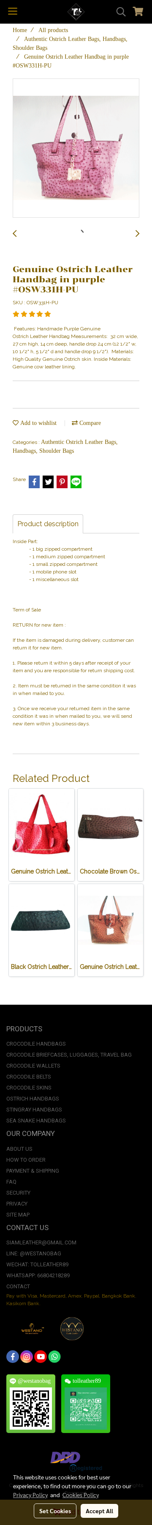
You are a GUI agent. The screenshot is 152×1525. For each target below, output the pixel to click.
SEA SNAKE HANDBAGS (36, 1120)
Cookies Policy (80, 1494)
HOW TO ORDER (26, 1160)
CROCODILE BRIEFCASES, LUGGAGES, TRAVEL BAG (69, 1055)
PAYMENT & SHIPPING (32, 1171)
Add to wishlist (38, 423)
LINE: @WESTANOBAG (33, 1253)
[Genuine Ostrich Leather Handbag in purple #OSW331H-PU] (76, 148)
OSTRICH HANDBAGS (32, 1098)
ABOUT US (19, 1149)
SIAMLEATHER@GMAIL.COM (41, 1242)
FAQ (11, 1182)
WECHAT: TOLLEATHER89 (37, 1264)
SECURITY (18, 1193)
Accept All (99, 1510)
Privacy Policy (30, 1494)
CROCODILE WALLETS (33, 1066)
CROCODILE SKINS (29, 1087)
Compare (89, 423)
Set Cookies (55, 1510)
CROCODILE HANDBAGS (36, 1044)
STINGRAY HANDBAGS (34, 1109)
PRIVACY (16, 1204)
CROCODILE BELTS (28, 1076)
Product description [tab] (48, 524)
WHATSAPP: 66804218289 (38, 1275)
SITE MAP (18, 1214)
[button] (118, 11)
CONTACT (18, 1286)
